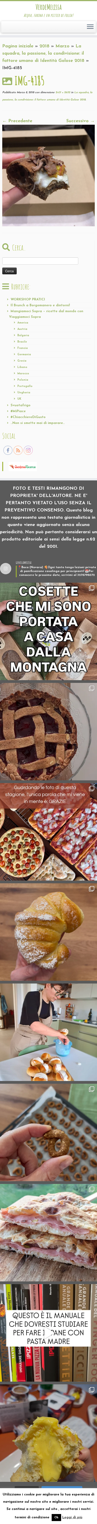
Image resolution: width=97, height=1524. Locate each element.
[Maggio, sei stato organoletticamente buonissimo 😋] (48, 932)
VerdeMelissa (49, 7)
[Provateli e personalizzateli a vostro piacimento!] (48, 1132)
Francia (22, 348)
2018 (44, 46)
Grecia (21, 361)
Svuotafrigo (20, 405)
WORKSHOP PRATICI (28, 299)
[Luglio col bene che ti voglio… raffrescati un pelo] (48, 731)
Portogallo (24, 386)
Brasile (22, 342)
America (22, 322)
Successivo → (80, 121)
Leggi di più (72, 1517)
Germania (24, 354)
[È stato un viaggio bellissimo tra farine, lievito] (48, 832)
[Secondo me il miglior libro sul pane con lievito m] (48, 1333)
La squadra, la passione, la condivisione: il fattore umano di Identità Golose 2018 (43, 53)
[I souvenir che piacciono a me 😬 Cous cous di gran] (48, 631)
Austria (22, 329)
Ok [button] (56, 1517)
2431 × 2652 (62, 92)
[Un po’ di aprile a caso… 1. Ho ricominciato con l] (48, 1232)
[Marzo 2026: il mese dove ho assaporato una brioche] (48, 1433)
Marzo (62, 46)
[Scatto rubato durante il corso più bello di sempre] (48, 1032)
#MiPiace (18, 411)
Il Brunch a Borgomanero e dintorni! (40, 305)
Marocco (23, 373)
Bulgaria (23, 335)
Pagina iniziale (17, 46)
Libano (22, 367)
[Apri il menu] (90, 27)
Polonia (22, 380)
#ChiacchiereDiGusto (28, 417)
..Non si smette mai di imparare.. (38, 423)
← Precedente (17, 121)
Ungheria (23, 392)
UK (19, 399)
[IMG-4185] (48, 175)
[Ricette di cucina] (23, 466)
